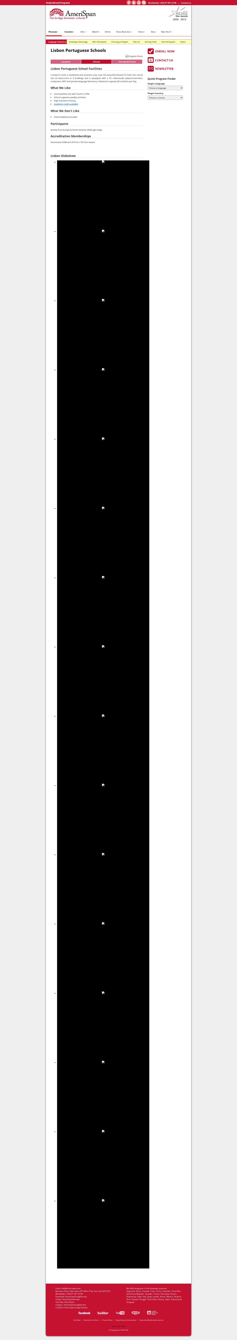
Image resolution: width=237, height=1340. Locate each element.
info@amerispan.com (71, 1288)
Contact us (186, 2)
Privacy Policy (107, 1320)
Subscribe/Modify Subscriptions (151, 1320)
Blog (153, 31)
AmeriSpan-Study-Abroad (75, 1307)
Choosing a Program (119, 42)
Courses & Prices (127, 61)
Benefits (95, 31)
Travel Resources (124, 31)
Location (65, 61)
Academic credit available (66, 104)
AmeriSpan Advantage (78, 42)
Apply (83, 31)
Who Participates (99, 42)
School (96, 61)
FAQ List (136, 42)
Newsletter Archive (91, 1320)
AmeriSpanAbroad (71, 1299)
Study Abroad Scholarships (126, 1320)
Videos (142, 31)
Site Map (77, 1320)
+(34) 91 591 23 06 (168, 2)
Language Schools (57, 42)
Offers (108, 31)
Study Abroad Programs (58, 2)
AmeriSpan (69, 1302)
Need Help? (167, 31)
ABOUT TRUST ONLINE (118, 1326)
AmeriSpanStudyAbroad (76, 1296)
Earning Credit (151, 42)
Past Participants (168, 42)
